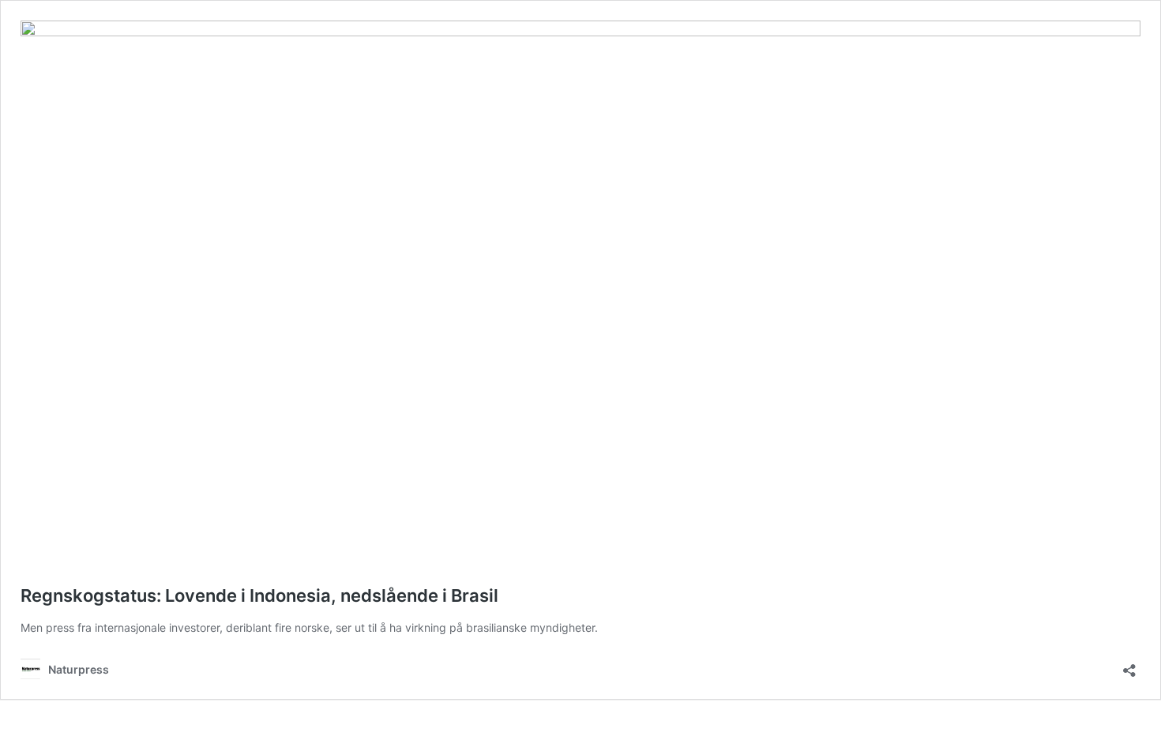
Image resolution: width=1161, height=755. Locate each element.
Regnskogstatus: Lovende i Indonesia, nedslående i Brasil (259, 595)
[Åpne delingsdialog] (1129, 665)
